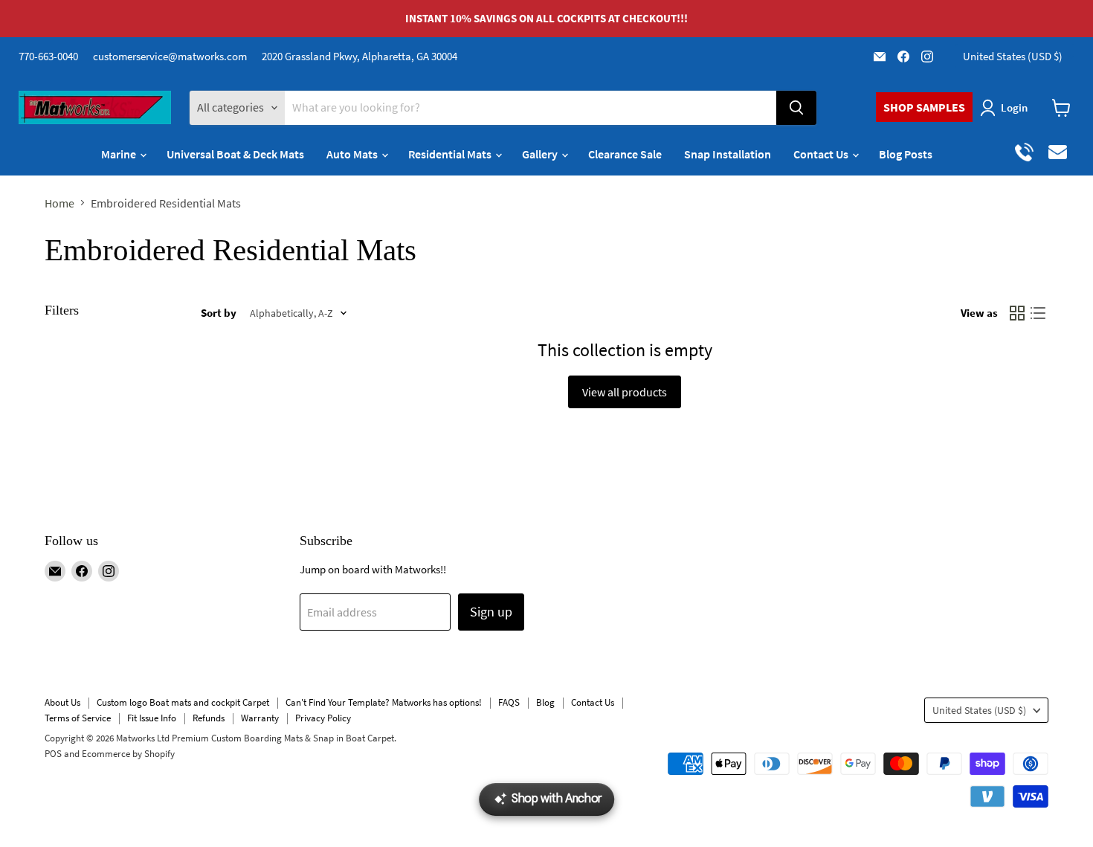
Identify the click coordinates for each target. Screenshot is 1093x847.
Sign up (491, 611)
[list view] (1038, 313)
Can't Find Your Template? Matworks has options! (384, 702)
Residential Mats (451, 153)
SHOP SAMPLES (924, 107)
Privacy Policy (323, 718)
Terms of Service (78, 718)
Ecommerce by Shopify (128, 753)
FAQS (509, 702)
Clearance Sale (625, 153)
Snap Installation (727, 153)
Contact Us (822, 153)
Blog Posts (905, 153)
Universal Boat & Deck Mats (235, 153)
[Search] (796, 108)
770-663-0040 (48, 56)
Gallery (541, 153)
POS (53, 753)
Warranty (260, 718)
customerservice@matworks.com (170, 56)
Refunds (209, 718)
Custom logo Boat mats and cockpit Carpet (183, 702)
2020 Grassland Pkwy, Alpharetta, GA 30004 (359, 56)
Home (59, 203)
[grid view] (1017, 313)
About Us (62, 702)
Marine (119, 153)
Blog (545, 702)
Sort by (218, 312)
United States (1013, 56)
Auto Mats (353, 153)
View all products (624, 391)
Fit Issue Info (151, 718)
